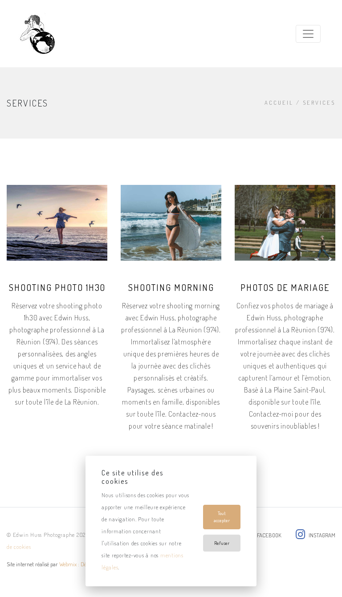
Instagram (322, 535)
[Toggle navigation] (308, 34)
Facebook (269, 535)
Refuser (221, 543)
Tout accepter (222, 517)
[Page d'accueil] (36, 34)
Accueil (279, 102)
